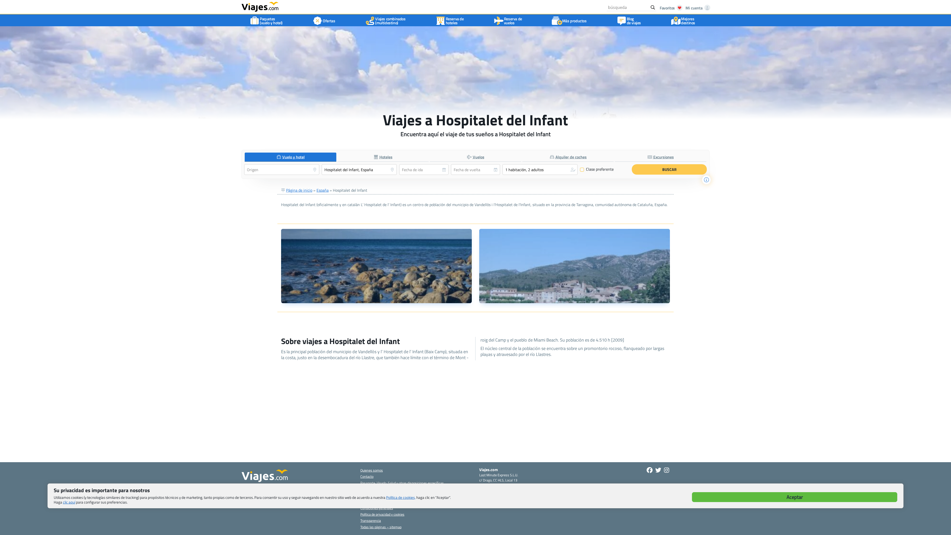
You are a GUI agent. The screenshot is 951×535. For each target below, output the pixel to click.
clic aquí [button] (69, 502)
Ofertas (329, 21)
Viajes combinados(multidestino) (390, 21)
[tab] (290, 157)
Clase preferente (597, 169)
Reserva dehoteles (455, 21)
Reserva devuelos (513, 21)
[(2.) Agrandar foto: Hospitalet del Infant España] (574, 266)
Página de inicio (299, 190)
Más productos (574, 21)
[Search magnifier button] (652, 7)
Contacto (366, 476)
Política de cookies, (401, 497)
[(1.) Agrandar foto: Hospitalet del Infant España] (376, 266)
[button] (540, 169)
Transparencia (370, 520)
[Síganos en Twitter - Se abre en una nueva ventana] (658, 470)
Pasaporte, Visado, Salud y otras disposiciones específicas (402, 482)
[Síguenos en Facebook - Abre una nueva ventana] (649, 470)
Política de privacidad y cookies (382, 514)
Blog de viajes (634, 21)
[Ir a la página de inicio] (260, 6)
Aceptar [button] (795, 497)
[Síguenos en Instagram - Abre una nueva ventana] (666, 470)
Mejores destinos (688, 21)
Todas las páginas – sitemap (380, 527)
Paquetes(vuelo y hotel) (271, 21)
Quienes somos (371, 470)
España (323, 190)
